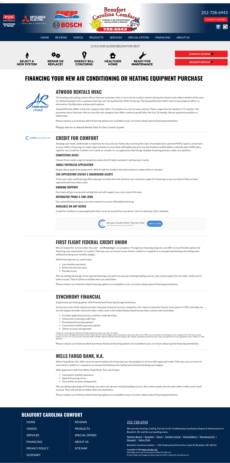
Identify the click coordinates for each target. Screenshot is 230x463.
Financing (162, 37)
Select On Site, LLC (150, 449)
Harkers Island (172, 436)
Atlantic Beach (134, 436)
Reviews (61, 37)
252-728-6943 (137, 422)
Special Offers (138, 37)
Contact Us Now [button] (216, 19)
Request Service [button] (200, 62)
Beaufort (149, 436)
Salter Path (144, 440)
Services (116, 37)
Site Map (81, 448)
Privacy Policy (37, 448)
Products (96, 37)
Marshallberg (190, 436)
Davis (160, 436)
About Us (182, 37)
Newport (131, 440)
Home (45, 37)
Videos (78, 37)
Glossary (33, 455)
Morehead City (207, 436)
